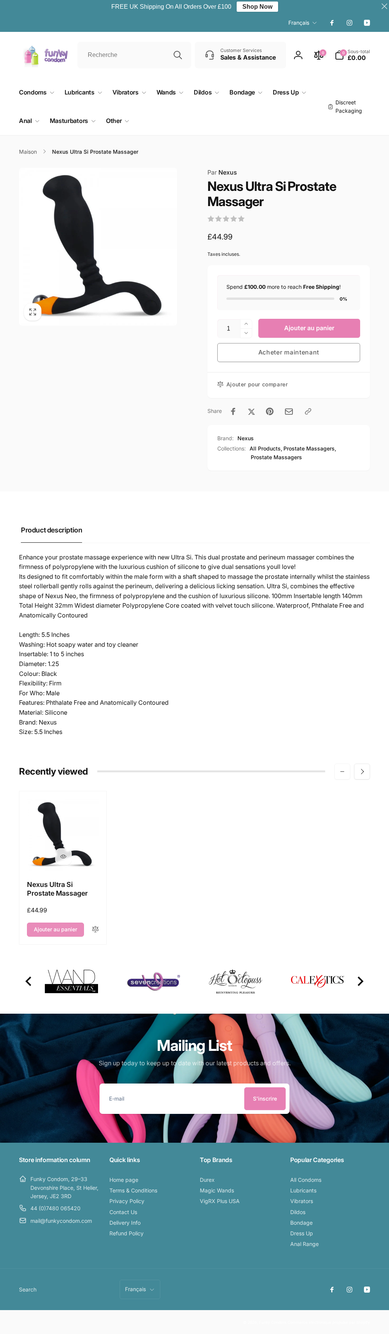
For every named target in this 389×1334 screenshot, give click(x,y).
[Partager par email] (289, 411)
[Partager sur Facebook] (233, 411)
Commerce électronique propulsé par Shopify (329, 1322)
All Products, (266, 448)
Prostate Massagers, (309, 448)
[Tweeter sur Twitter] (251, 411)
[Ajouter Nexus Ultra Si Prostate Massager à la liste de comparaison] (95, 930)
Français (298, 22)
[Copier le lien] (308, 411)
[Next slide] (360, 981)
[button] (352, 55)
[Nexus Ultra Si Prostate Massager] (63, 856)
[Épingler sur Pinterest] (270, 411)
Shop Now (257, 6)
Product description (51, 530)
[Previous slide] (29, 981)
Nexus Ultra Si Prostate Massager (57, 888)
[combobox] (134, 55)
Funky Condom (272, 1322)
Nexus (222, 172)
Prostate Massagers (276, 457)
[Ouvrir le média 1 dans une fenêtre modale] (98, 247)
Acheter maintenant (288, 352)
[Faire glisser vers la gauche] (342, 772)
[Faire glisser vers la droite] (362, 772)
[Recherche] (177, 55)
